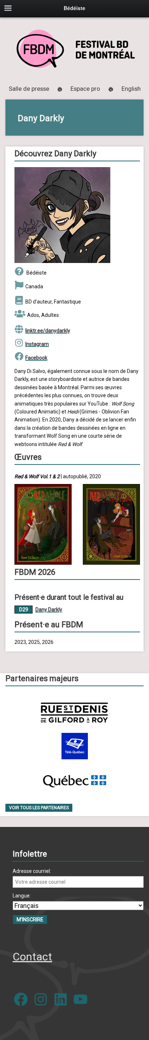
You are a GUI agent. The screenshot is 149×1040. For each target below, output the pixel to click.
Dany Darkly (48, 609)
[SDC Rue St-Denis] (74, 712)
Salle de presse (29, 88)
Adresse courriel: (32, 871)
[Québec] (74, 780)
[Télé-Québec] (74, 746)
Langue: (22, 896)
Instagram (37, 344)
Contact (32, 956)
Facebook (36, 358)
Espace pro (85, 88)
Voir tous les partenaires (39, 807)
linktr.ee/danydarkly (47, 331)
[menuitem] (131, 88)
